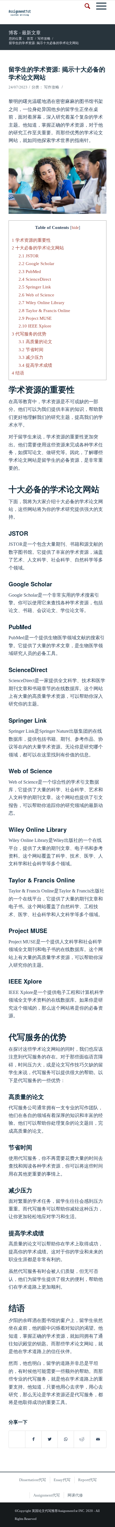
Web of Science (36, 294)
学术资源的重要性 (31, 240)
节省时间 (31, 349)
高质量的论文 (35, 341)
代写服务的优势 (29, 333)
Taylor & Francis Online (44, 310)
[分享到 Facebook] (33, 1439)
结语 (18, 372)
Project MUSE (35, 318)
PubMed (30, 271)
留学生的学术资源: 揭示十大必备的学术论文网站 (57, 72)
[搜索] (84, 6)
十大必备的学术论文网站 (38, 247)
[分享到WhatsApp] (66, 1439)
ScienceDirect (35, 279)
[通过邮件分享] (98, 1439)
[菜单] (98, 6)
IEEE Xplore (35, 325)
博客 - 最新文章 (25, 32)
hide (75, 227)
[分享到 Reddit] (82, 1439)
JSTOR (29, 255)
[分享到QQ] (17, 1436)
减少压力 (31, 357)
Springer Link (35, 286)
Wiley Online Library (42, 302)
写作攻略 (51, 87)
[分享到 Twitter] (50, 1439)
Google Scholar (36, 263)
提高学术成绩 (35, 365)
